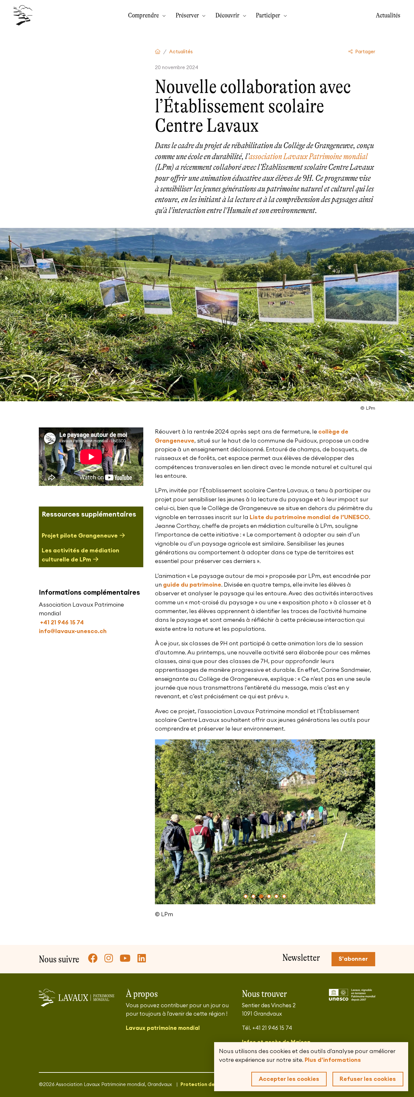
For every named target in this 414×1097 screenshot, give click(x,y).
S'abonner (353, 959)
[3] (261, 896)
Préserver (188, 15)
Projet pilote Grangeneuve (80, 535)
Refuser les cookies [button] (368, 1079)
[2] (253, 896)
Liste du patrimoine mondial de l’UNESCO (309, 517)
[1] (246, 896)
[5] (276, 896)
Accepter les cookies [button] (289, 1079)
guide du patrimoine (192, 585)
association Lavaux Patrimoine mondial (308, 156)
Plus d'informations (333, 1060)
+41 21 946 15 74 (61, 622)
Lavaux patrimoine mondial (163, 1028)
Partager (364, 51)
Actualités (388, 15)
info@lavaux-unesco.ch (73, 631)
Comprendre (144, 15)
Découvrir (228, 15)
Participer (268, 15)
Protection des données (210, 1084)
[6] (284, 896)
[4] (269, 896)
